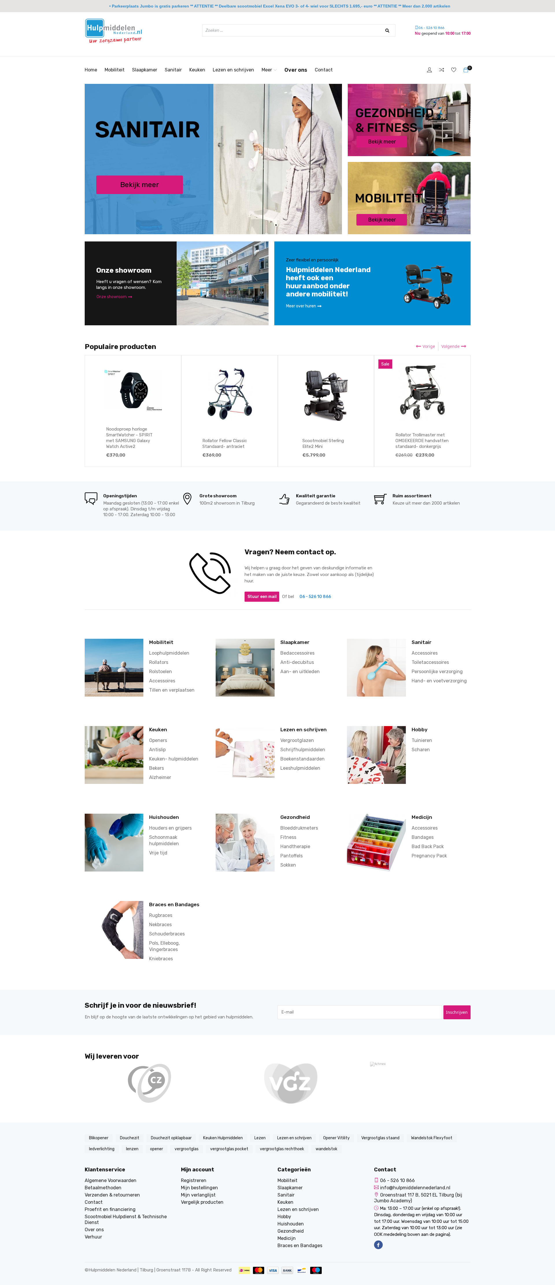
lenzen (132, 1148)
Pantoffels (291, 855)
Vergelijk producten (202, 1202)
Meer (267, 70)
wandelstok (326, 1148)
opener (156, 1148)
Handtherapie (295, 846)
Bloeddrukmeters (299, 828)
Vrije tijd (158, 853)
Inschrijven (457, 1012)
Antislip (157, 749)
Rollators (158, 662)
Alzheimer (160, 777)
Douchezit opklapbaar (171, 1138)
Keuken (197, 70)
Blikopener (98, 1138)
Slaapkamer (144, 70)
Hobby (420, 729)
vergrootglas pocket (229, 1148)
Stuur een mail (262, 596)
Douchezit (129, 1138)
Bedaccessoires (297, 653)
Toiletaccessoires (430, 662)
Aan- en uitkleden (300, 671)
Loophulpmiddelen (169, 653)
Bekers (156, 768)
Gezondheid (295, 817)
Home (91, 70)
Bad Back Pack (428, 846)
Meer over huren (301, 306)
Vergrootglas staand (380, 1138)
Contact (324, 70)
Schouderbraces (167, 934)
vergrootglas (187, 1148)
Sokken (288, 865)
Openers (158, 740)
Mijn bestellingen (199, 1187)
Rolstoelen (160, 671)
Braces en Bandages (174, 904)
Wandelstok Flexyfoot (431, 1138)
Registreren (193, 1180)
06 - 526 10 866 (431, 28)
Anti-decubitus (297, 662)
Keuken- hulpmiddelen (173, 759)
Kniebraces (161, 958)
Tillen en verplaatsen (172, 690)
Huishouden (164, 817)
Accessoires (162, 681)
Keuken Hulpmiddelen (223, 1138)
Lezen (260, 1138)
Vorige (429, 346)
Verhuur (93, 1237)
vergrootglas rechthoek (282, 1148)
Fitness (288, 837)
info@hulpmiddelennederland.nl (415, 1187)
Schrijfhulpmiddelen (302, 749)
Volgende (450, 346)
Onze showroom (112, 296)
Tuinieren (422, 740)
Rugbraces (160, 915)
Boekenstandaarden (302, 759)
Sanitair (173, 70)
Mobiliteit (115, 70)
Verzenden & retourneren (112, 1195)
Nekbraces (160, 924)
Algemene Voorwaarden (110, 1180)
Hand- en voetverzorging (439, 681)
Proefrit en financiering (110, 1209)
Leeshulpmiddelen (300, 768)
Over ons (295, 70)
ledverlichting (101, 1148)
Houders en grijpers (170, 828)
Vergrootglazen (297, 740)
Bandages (423, 837)
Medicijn (422, 817)
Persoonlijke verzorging (437, 671)
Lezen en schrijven (233, 70)
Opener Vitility (336, 1138)
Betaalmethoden (103, 1187)
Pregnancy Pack (429, 855)
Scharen (421, 749)
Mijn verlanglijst (198, 1195)
